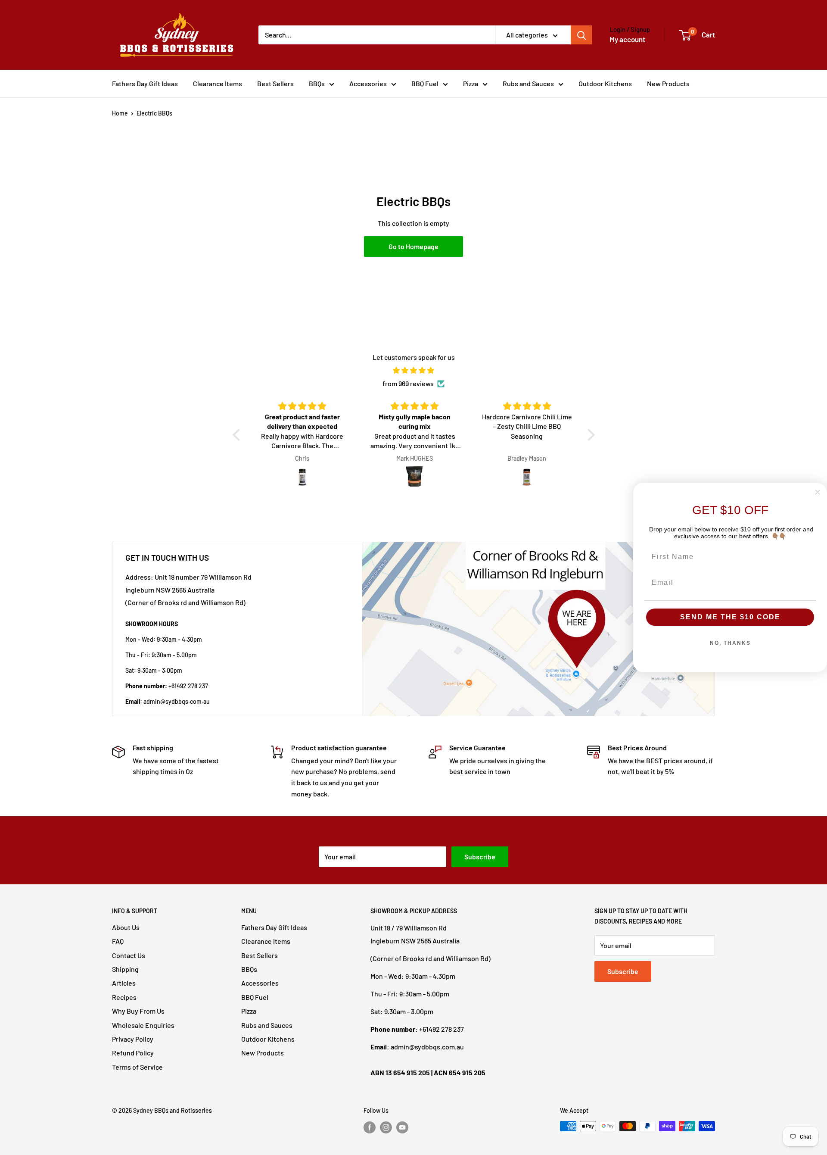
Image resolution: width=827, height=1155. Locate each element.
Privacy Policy (132, 1039)
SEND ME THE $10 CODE (730, 617)
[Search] (581, 34)
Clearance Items (217, 83)
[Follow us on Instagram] (386, 1127)
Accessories (368, 83)
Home (120, 113)
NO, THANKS (730, 643)
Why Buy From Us (138, 1011)
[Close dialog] (817, 492)
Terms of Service (137, 1067)
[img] (413, 370)
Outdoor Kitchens (605, 83)
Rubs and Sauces (528, 83)
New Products (668, 83)
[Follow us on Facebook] (370, 1127)
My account (627, 39)
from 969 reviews (408, 383)
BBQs (317, 83)
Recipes (124, 997)
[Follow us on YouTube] (402, 1127)
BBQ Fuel (424, 83)
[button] (238, 435)
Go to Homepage (413, 246)
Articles (124, 983)
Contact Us (128, 955)
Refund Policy (133, 1053)
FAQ (118, 941)
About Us (126, 927)
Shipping (125, 969)
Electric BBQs (154, 113)
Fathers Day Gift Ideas (145, 83)
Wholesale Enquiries (143, 1025)
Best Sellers (275, 83)
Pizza (470, 83)
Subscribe (479, 856)
